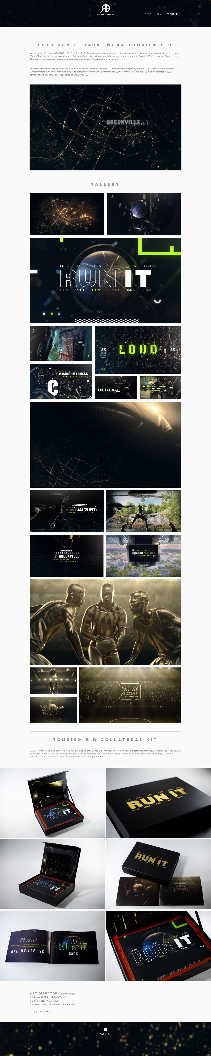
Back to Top (105, 1034)
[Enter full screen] (177, 166)
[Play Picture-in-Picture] (172, 166)
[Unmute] (39, 166)
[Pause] (34, 166)
